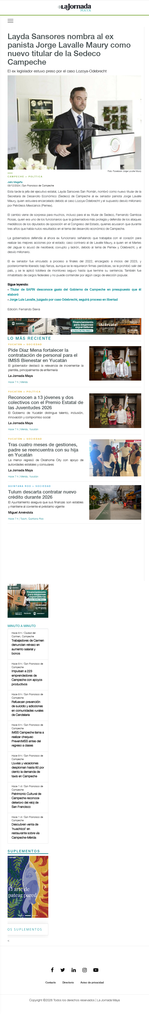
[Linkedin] (74, 970)
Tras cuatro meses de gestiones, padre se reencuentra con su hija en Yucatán (43, 450)
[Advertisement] (74, 554)
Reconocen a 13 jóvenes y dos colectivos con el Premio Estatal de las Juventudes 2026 (45, 402)
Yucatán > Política (24, 392)
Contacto (50, 982)
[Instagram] (85, 970)
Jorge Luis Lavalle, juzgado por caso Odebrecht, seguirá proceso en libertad (64, 299)
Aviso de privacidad (92, 982)
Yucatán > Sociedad (25, 344)
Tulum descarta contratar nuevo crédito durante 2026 (42, 495)
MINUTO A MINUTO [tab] (22, 626)
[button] (11, 887)
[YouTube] (95, 970)
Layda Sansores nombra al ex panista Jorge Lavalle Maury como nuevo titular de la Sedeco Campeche (69, 50)
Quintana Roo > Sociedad (29, 486)
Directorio (68, 982)
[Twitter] (62, 970)
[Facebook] (52, 970)
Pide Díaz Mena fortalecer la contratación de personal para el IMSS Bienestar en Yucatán (42, 355)
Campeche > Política (25, 177)
